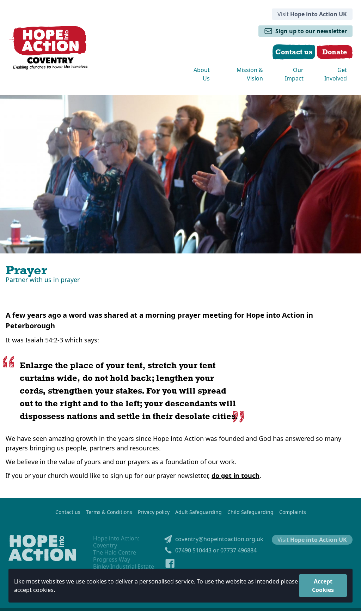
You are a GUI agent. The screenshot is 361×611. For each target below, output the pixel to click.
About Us (202, 74)
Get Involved (335, 74)
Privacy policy (154, 512)
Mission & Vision (250, 74)
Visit (312, 14)
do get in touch (235, 475)
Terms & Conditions (109, 512)
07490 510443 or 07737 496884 (216, 550)
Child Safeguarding (250, 512)
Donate (334, 52)
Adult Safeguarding (198, 512)
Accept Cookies (323, 585)
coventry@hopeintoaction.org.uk (219, 539)
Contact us (67, 512)
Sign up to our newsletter (311, 31)
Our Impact (294, 74)
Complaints (292, 512)
